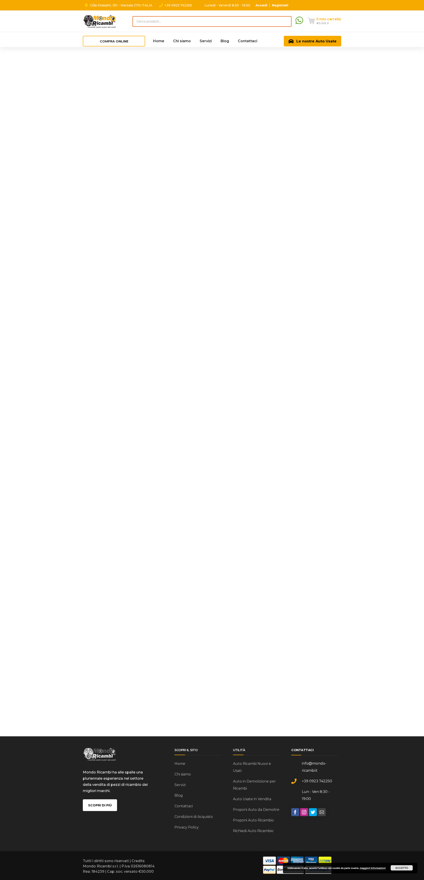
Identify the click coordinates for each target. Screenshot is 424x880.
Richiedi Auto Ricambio (253, 831)
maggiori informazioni (373, 868)
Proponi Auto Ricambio (253, 820)
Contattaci (183, 806)
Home (179, 764)
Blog (178, 795)
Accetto (401, 868)
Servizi (180, 785)
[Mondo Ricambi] (100, 21)
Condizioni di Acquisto (193, 817)
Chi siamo (182, 774)
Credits (138, 861)
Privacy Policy (186, 827)
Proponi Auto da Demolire (256, 809)
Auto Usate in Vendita (252, 799)
